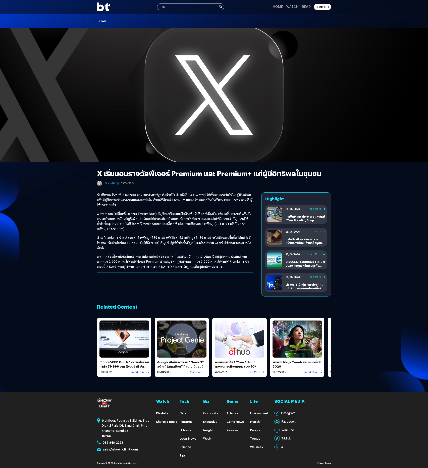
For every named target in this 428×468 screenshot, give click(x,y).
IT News (185, 430)
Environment (259, 413)
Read (306, 6)
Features (186, 421)
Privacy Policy (324, 462)
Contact (323, 7)
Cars (183, 413)
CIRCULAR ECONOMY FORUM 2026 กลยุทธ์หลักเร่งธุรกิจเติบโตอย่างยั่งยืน (305, 265)
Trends (255, 438)
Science (185, 447)
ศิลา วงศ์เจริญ (111, 183)
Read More (314, 209)
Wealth (208, 438)
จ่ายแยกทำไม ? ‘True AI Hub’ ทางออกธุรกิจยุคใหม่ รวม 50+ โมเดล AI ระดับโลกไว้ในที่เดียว (236, 366)
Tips (183, 455)
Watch (292, 6)
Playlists (162, 413)
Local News (188, 438)
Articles (232, 413)
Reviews (232, 430)
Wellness (256, 447)
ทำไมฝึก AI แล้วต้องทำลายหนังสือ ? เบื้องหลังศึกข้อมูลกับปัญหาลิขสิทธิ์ (305, 243)
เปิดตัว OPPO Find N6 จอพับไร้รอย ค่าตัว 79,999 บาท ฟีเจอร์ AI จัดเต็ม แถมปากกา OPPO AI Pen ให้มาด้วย (124, 368)
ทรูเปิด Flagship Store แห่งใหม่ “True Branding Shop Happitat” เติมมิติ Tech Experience (305, 222)
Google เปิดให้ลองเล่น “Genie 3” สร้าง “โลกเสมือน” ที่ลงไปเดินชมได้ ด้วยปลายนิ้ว (181, 366)
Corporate (210, 413)
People (255, 430)
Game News (235, 421)
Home (278, 6)
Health (255, 421)
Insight (208, 430)
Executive (210, 421)
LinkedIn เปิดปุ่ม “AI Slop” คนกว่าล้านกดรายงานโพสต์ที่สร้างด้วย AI (305, 288)
